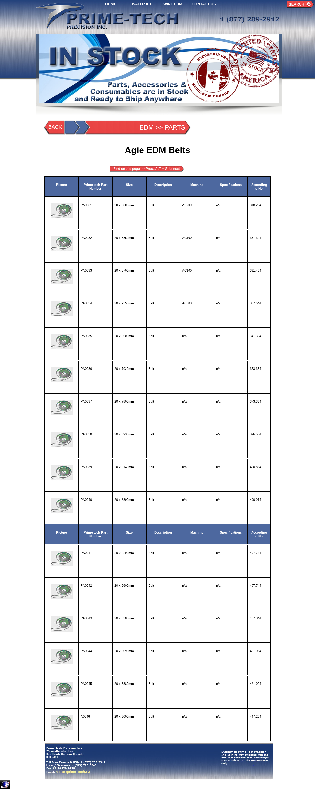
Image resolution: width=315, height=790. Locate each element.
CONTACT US (204, 4)
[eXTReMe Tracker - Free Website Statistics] (5, 788)
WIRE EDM (172, 4)
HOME (110, 4)
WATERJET (142, 4)
